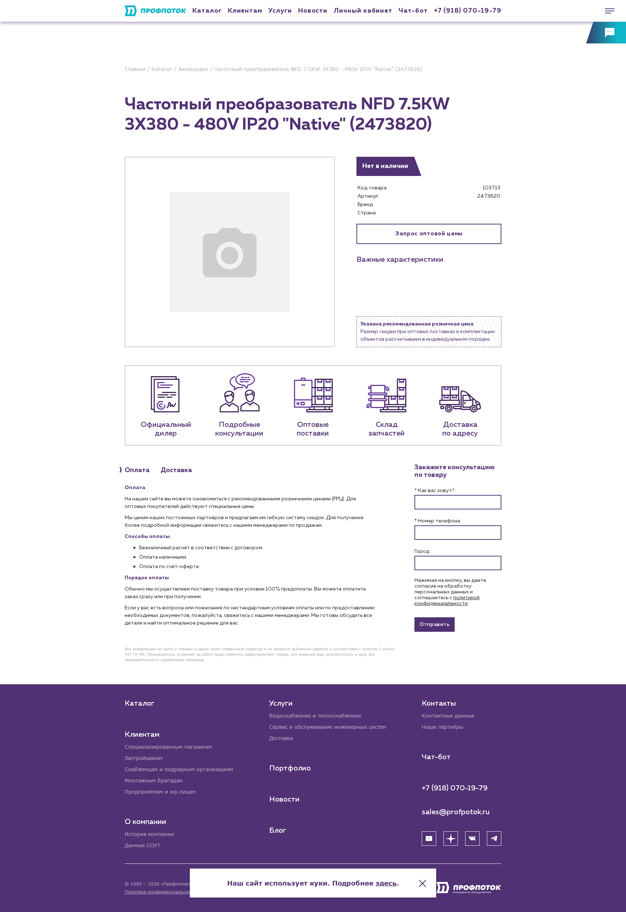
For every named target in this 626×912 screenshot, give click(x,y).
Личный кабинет (363, 11)
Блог (277, 830)
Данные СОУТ (142, 845)
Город (421, 551)
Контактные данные (448, 716)
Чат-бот (412, 11)
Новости (284, 799)
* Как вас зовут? (434, 490)
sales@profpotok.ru (456, 812)
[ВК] (472, 838)
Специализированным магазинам (168, 747)
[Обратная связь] (606, 32)
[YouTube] (429, 838)
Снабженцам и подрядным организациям (179, 769)
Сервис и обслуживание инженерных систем (327, 727)
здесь (386, 883)
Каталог (206, 11)
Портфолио (290, 768)
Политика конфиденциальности (160, 892)
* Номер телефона (437, 521)
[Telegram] (494, 838)
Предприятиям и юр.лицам (160, 792)
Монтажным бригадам (154, 780)
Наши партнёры (442, 727)
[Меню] (606, 11)
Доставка (281, 738)
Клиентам (245, 11)
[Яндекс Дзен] (450, 838)
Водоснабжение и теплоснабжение (315, 716)
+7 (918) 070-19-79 (467, 11)
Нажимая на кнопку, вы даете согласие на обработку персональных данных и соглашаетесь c (450, 592)
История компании (149, 834)
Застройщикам (144, 758)
